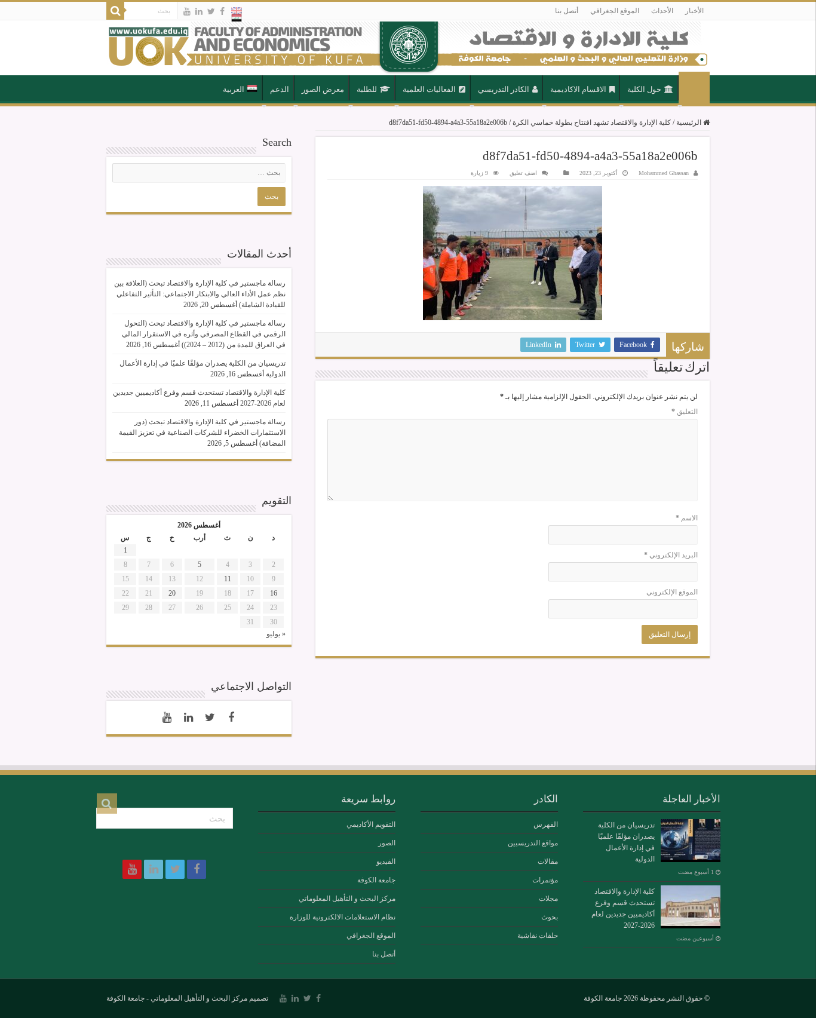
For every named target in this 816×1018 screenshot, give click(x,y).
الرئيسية (694, 88)
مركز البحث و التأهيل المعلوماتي (347, 898)
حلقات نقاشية (537, 935)
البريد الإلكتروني (671, 555)
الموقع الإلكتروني (672, 592)
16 (273, 593)
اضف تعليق (523, 173)
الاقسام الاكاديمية (578, 89)
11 (227, 579)
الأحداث (662, 11)
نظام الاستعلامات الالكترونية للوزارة (342, 917)
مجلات (548, 898)
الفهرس (545, 824)
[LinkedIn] (199, 11)
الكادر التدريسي (503, 89)
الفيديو (385, 861)
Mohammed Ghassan (664, 173)
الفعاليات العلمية (429, 89)
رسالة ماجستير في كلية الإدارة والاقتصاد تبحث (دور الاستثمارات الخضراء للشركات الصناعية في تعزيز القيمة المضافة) (202, 432)
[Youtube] (187, 11)
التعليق (684, 411)
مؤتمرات (545, 880)
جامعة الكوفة (376, 880)
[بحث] (115, 11)
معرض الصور (323, 89)
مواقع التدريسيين (533, 843)
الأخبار (694, 11)
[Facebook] (222, 11)
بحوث (549, 917)
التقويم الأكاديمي (370, 824)
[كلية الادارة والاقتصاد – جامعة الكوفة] (408, 47)
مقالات (548, 861)
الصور (386, 843)
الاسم (687, 518)
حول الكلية (644, 89)
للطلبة (367, 89)
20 (172, 593)
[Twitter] (211, 11)
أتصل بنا (566, 11)
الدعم (279, 89)
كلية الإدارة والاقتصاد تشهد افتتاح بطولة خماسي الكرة (592, 122)
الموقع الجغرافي (614, 11)
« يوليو (276, 634)
